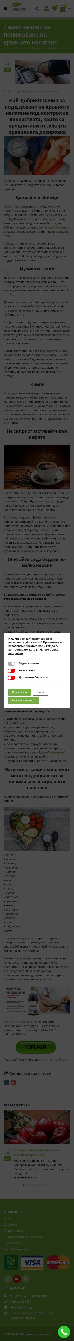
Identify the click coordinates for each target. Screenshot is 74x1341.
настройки (15, 653)
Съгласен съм (19, 692)
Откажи (40, 692)
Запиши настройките (23, 700)
